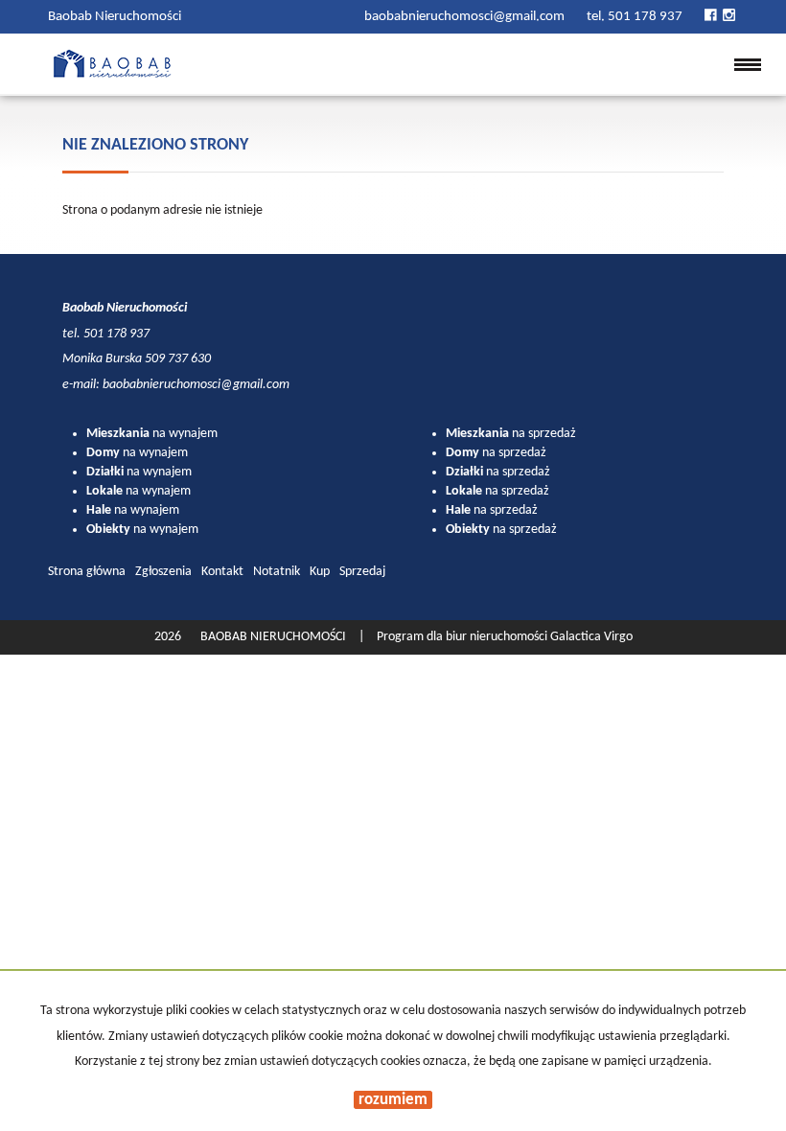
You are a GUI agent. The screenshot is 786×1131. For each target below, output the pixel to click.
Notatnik (276, 572)
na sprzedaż (511, 434)
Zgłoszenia (163, 572)
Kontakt (222, 572)
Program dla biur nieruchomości (463, 637)
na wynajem (152, 434)
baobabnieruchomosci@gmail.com (465, 17)
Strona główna (87, 572)
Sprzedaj (362, 572)
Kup (320, 572)
